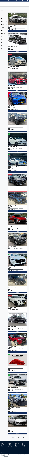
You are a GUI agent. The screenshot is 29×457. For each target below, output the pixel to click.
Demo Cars (9, 444)
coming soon (3, 452)
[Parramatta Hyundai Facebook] (27, 0)
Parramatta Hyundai (23, 2)
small (2, 445)
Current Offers (10, 446)
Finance (9, 447)
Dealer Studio (6, 456)
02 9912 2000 (24, 0)
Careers (23, 444)
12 (21, 437)
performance (3, 447)
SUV (2, 443)
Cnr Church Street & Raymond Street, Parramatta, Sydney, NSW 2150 (12, 0)
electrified (2, 444)
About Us (23, 443)
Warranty (16, 446)
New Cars (9, 443)
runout (2, 446)
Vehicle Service (17, 443)
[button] (27, 5)
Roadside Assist (17, 447)
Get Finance (17, 51)
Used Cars (9, 445)
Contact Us (23, 445)
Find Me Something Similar (17, 70)
